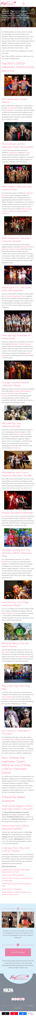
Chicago (4, 395)
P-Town (27, 152)
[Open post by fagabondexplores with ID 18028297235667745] (10, 920)
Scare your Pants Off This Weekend (13, 875)
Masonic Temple (19, 434)
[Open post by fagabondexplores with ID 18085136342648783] (26, 920)
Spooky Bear (13, 152)
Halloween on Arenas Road (20, 344)
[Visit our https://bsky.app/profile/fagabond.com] (20, 999)
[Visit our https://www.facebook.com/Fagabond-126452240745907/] (12, 999)
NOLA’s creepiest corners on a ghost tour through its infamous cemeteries (17, 211)
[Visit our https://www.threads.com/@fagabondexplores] (15, 999)
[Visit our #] (23, 999)
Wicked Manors (9, 110)
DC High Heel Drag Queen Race (14, 296)
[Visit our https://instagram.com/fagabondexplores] (18, 999)
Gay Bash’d (5, 516)
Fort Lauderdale (13, 108)
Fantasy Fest (6, 562)
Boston (24, 518)
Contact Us (19, 1008)
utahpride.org (16, 448)
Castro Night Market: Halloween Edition (14, 739)
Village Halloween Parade (10, 613)
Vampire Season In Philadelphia (12, 889)
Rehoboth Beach (23, 656)
